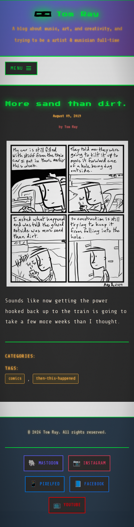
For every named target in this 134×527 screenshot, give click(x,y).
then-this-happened (55, 378)
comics (15, 378)
